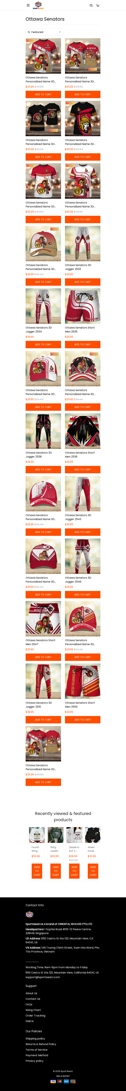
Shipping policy (35, 1038)
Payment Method (37, 1055)
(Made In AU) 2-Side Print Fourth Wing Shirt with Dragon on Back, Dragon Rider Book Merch (74, 849)
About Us (31, 993)
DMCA (30, 1021)
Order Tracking (35, 1015)
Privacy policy (34, 1061)
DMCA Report (63, 1076)
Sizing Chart (33, 1010)
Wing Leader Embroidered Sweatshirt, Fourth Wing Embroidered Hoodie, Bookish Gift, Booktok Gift (55, 849)
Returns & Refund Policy (41, 1044)
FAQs (29, 1004)
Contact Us (33, 999)
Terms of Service (36, 1050)
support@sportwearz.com (43, 977)
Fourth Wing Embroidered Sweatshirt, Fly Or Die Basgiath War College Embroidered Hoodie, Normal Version (37, 849)
